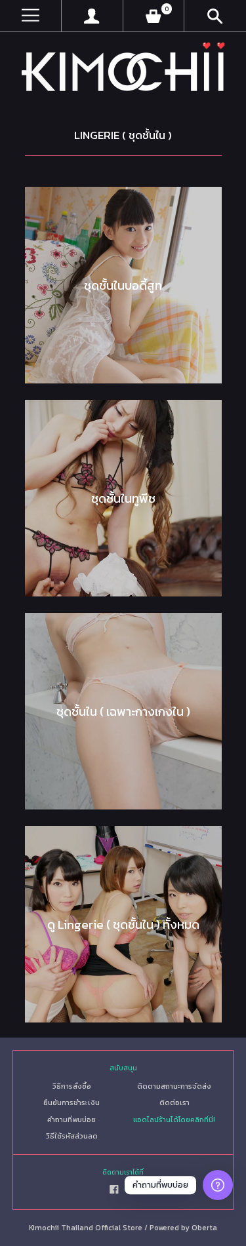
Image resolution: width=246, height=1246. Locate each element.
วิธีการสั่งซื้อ (71, 1086)
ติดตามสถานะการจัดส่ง (174, 1086)
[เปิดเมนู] (30, 16)
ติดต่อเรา (174, 1102)
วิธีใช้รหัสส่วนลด (72, 1136)
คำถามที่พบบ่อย (71, 1119)
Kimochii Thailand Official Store (85, 1227)
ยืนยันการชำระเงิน (71, 1102)
